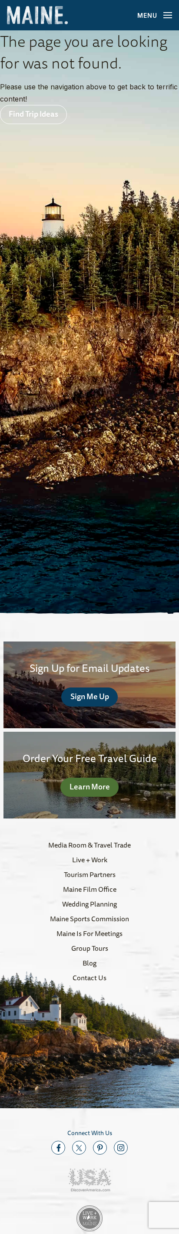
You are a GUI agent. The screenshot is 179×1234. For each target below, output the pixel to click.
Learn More (90, 786)
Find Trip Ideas (33, 114)
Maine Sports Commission (89, 918)
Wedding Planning (89, 904)
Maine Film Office (89, 889)
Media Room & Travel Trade (89, 845)
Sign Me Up (89, 696)
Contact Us (89, 977)
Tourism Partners (90, 874)
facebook (58, 1148)
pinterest (100, 1148)
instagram (121, 1148)
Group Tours (89, 948)
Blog (89, 963)
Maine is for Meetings (89, 933)
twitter (79, 1148)
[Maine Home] (37, 15)
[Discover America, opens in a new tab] (89, 1180)
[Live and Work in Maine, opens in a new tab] (89, 1218)
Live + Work (89, 859)
